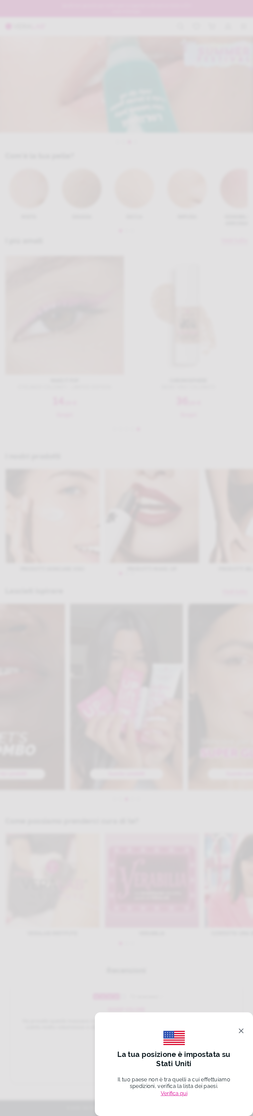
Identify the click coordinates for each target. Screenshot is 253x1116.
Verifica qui (174, 1093)
